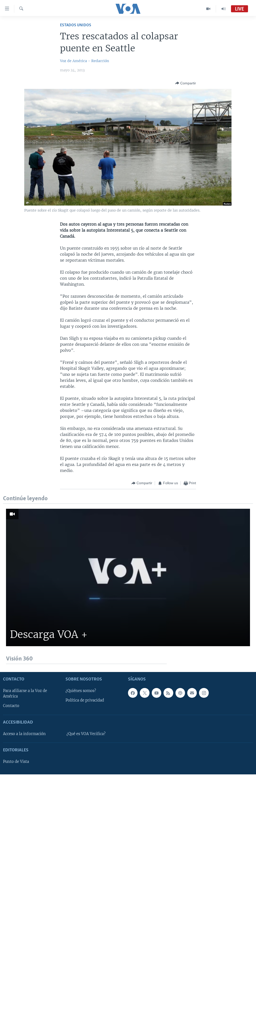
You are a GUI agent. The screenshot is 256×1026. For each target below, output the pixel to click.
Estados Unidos (75, 25)
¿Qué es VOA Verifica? (86, 734)
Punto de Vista (16, 761)
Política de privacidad (85, 700)
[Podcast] (180, 693)
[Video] (208, 9)
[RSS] (168, 693)
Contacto (11, 706)
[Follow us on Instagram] (203, 693)
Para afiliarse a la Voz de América (25, 694)
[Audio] (223, 9)
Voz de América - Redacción (84, 61)
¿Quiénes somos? (81, 691)
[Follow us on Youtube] (156, 693)
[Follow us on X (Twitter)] (144, 693)
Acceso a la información (24, 734)
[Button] (185, 83)
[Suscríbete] (192, 693)
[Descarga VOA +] (128, 577)
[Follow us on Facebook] (133, 693)
